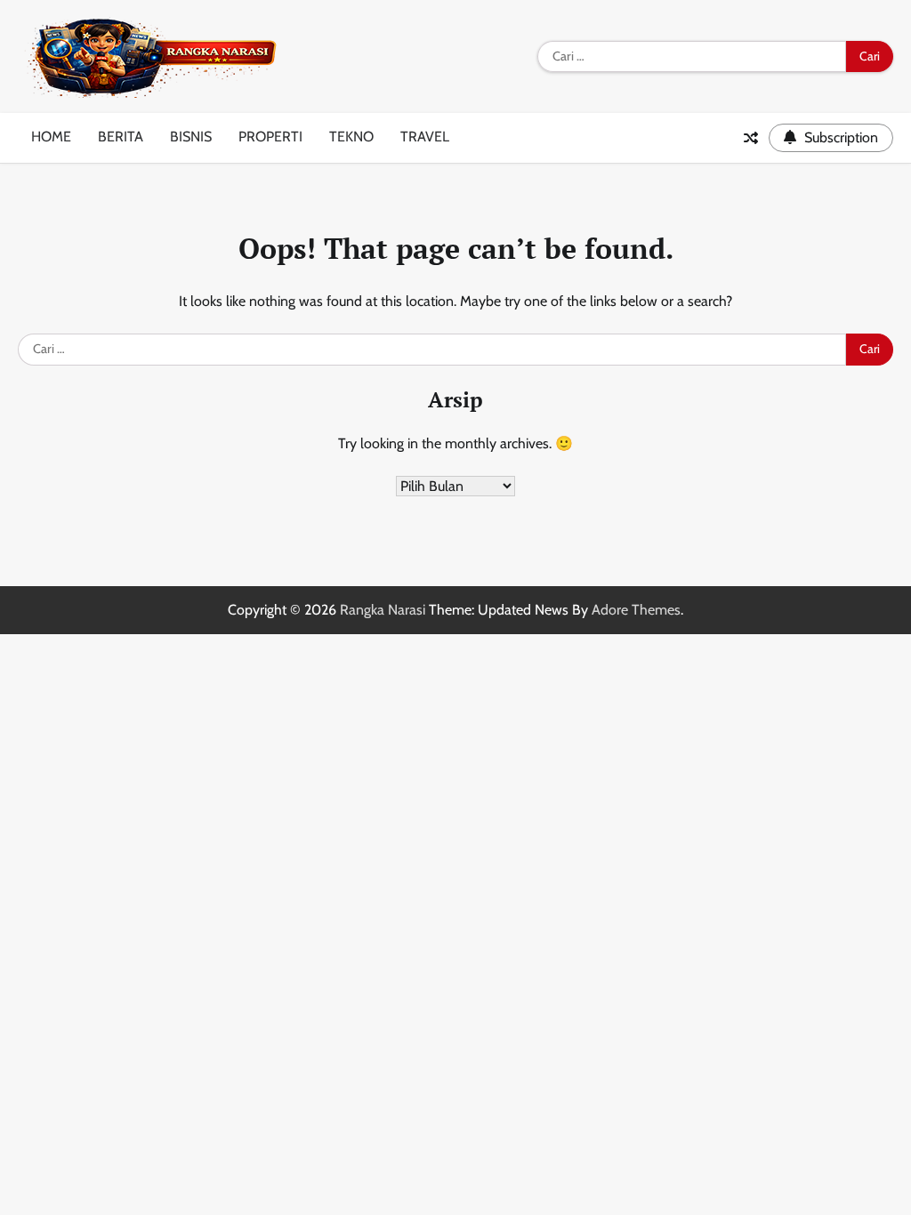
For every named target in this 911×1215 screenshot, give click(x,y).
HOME (51, 136)
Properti (270, 136)
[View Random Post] (751, 138)
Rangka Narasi (382, 609)
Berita (120, 136)
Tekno (351, 136)
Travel (424, 136)
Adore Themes (636, 609)
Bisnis (191, 136)
